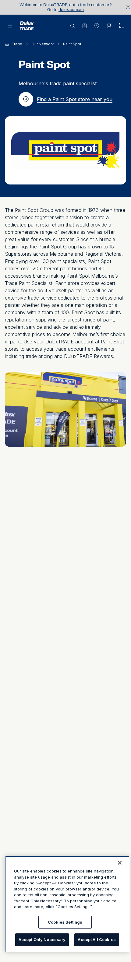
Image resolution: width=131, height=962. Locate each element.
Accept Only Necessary (42, 939)
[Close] (119, 862)
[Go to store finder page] (96, 25)
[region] (67, 904)
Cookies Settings (65, 922)
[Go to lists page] (84, 25)
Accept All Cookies (96, 939)
